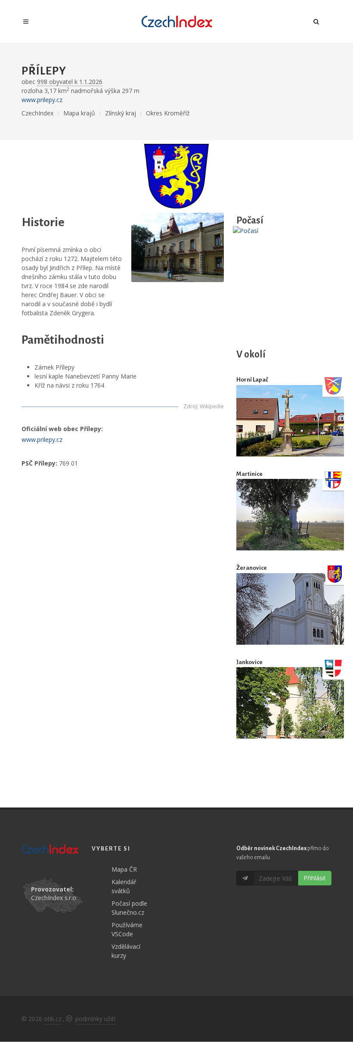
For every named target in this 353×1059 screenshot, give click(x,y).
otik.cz (53, 1019)
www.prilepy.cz (42, 100)
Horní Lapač (252, 379)
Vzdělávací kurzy (125, 951)
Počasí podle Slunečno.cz (129, 907)
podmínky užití (95, 1019)
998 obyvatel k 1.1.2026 (69, 82)
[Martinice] (290, 515)
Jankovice (249, 662)
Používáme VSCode (126, 929)
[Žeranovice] (290, 608)
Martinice (249, 474)
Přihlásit (314, 878)
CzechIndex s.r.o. (54, 898)
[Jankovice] (290, 703)
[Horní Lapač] (290, 421)
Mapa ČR (124, 869)
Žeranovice (251, 568)
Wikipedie (212, 406)
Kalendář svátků (123, 886)
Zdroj (190, 406)
